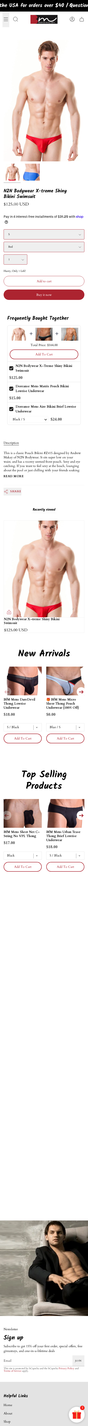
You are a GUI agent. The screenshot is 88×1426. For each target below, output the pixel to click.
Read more (14, 476)
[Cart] (81, 19)
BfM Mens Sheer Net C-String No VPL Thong (22, 834)
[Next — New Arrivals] (81, 691)
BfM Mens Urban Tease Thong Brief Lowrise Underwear (63, 836)
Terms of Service (12, 1371)
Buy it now (44, 295)
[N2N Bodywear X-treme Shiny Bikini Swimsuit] (12, 172)
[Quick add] (9, 612)
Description (11, 443)
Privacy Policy (66, 1368)
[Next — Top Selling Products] (81, 815)
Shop (7, 1421)
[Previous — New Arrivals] (6, 691)
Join (78, 1360)
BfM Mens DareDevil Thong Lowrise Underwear (19, 703)
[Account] (72, 19)
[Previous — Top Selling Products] (6, 815)
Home (8, 1405)
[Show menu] (5, 19)
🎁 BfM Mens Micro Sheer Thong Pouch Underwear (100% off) (62, 703)
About (8, 1413)
